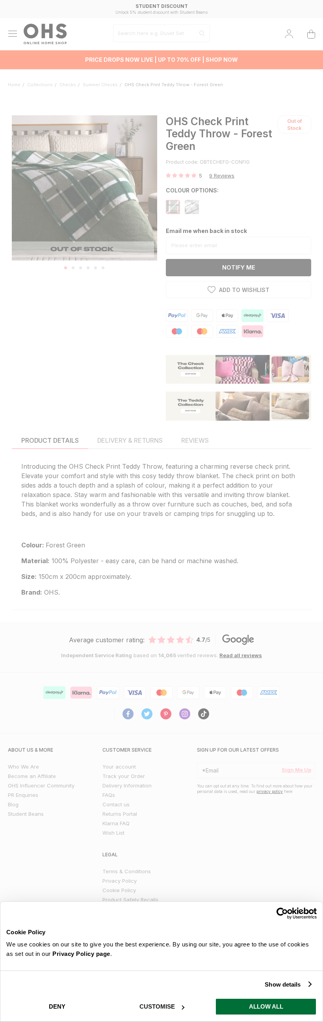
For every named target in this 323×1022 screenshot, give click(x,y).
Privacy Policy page (81, 953)
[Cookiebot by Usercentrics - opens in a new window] (282, 913)
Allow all (266, 1006)
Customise (157, 1006)
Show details (283, 984)
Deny (57, 1006)
